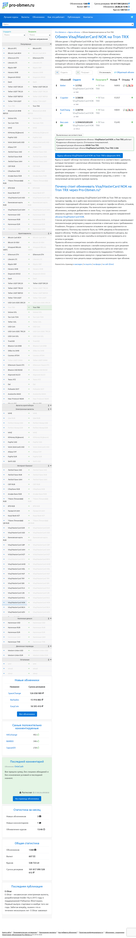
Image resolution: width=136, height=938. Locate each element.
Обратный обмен (125, 72)
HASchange (11, 734)
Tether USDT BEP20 (15, 96)
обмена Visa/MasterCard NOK (69, 217)
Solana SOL (12, 118)
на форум (97, 264)
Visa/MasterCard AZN (16, 612)
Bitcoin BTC (12, 48)
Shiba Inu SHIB (13, 351)
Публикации (74, 17)
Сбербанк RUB (14, 171)
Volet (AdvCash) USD (16, 142)
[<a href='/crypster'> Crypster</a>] (56, 98)
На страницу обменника (27, 798)
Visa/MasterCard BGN (16, 607)
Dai (9, 384)
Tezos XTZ (12, 379)
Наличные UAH (14, 229)
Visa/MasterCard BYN (16, 559)
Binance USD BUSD (15, 370)
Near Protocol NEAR (16, 399)
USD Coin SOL (13, 336)
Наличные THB (14, 642)
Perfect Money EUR (15, 428)
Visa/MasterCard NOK (16, 602)
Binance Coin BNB (15, 346)
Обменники (38, 17)
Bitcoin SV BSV (13, 242)
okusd (10, 668)
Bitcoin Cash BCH (14, 53)
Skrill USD (12, 461)
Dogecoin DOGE (14, 77)
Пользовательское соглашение (25, 932)
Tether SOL (12, 322)
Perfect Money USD (15, 423)
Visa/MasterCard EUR (16, 528)
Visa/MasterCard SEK (16, 583)
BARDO (10, 741)
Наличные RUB (14, 219)
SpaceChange (14, 693)
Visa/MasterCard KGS (16, 598)
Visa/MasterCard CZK (16, 593)
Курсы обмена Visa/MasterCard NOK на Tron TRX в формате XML (89, 155)
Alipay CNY (12, 147)
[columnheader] (57, 79)
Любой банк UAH (15, 161)
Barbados (14, 700)
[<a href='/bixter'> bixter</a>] (56, 85)
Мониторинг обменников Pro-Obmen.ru (17, 934)
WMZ (10, 128)
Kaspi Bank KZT (14, 193)
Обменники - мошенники (114, 932)
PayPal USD (12, 137)
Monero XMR (13, 72)
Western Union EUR (15, 655)
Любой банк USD (15, 152)
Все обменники (27, 714)
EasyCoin (14, 706)
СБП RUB (11, 166)
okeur (10, 673)
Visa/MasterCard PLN (16, 588)
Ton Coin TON (13, 123)
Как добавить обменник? (67, 932)
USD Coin (11, 327)
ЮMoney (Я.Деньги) (16, 132)
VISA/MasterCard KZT (16, 554)
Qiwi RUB (11, 418)
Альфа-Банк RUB (15, 176)
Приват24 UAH (14, 511)
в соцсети (88, 264)
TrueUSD (11, 341)
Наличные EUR (14, 224)
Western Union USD (15, 650)
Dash (10, 82)
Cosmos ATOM (13, 355)
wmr (9, 664)
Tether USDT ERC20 (15, 87)
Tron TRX (11, 106)
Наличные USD (14, 215)
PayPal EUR (12, 456)
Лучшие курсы (11, 17)
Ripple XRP (12, 68)
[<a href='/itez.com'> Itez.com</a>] (56, 122)
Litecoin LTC (12, 63)
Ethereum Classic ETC (16, 365)
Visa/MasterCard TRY (16, 578)
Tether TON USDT (14, 101)
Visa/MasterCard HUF (16, 574)
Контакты (88, 17)
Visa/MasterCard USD (16, 198)
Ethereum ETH (13, 58)
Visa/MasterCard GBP (16, 545)
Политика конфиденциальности (91, 932)
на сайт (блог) (108, 264)
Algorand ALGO (14, 375)
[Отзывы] (132, 97)
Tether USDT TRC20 (15, 91)
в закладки (77, 264)
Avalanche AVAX (14, 394)
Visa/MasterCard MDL (16, 569)
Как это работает (56, 17)
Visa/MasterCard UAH (16, 210)
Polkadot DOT (13, 389)
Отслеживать (105, 72)
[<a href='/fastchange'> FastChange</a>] (56, 110)
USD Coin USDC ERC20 (16, 303)
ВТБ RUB (11, 188)
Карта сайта (6, 932)
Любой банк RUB (15, 157)
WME (10, 413)
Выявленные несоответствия (69, 135)
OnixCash (18, 766)
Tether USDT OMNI (15, 360)
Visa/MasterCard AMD (16, 564)
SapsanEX (11, 747)
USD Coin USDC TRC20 (16, 331)
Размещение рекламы (47, 932)
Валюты (25, 17)
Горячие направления (38, 39)
